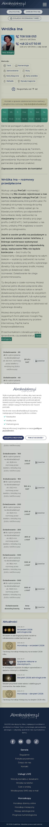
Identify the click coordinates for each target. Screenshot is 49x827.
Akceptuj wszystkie (13, 438)
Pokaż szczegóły (35, 438)
